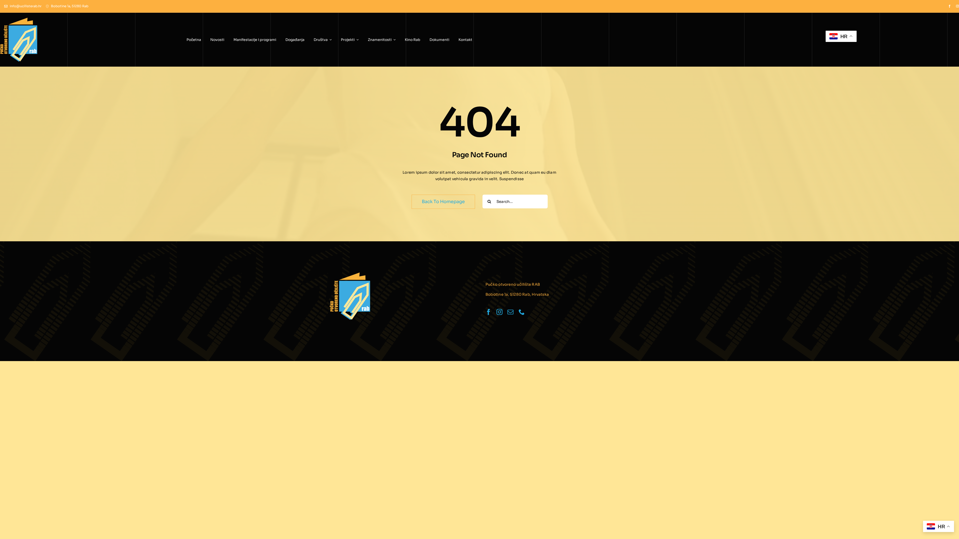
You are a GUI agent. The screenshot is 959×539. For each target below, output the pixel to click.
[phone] (522, 312)
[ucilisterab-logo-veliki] (350, 274)
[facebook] (949, 6)
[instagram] (957, 6)
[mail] (510, 312)
